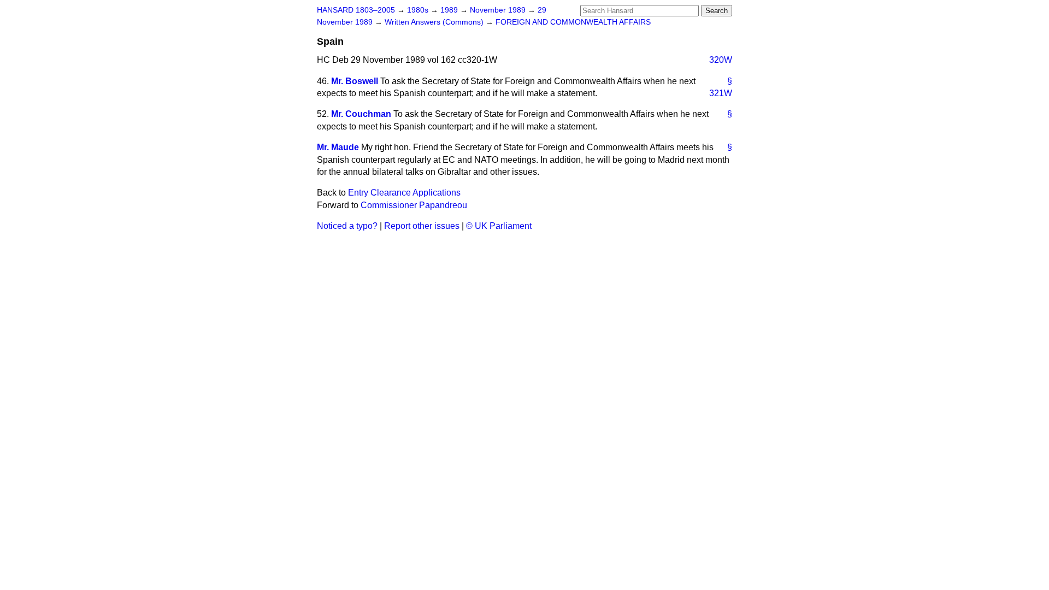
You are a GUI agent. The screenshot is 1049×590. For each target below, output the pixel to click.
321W (720, 93)
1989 (450, 10)
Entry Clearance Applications (404, 192)
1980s (419, 10)
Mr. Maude (338, 147)
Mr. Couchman (361, 114)
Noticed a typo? (347, 226)
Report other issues (421, 226)
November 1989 (499, 10)
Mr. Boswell (354, 81)
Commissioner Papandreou (414, 205)
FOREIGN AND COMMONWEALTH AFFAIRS (573, 22)
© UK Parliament (499, 226)
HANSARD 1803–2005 (356, 10)
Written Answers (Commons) (435, 22)
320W (720, 59)
